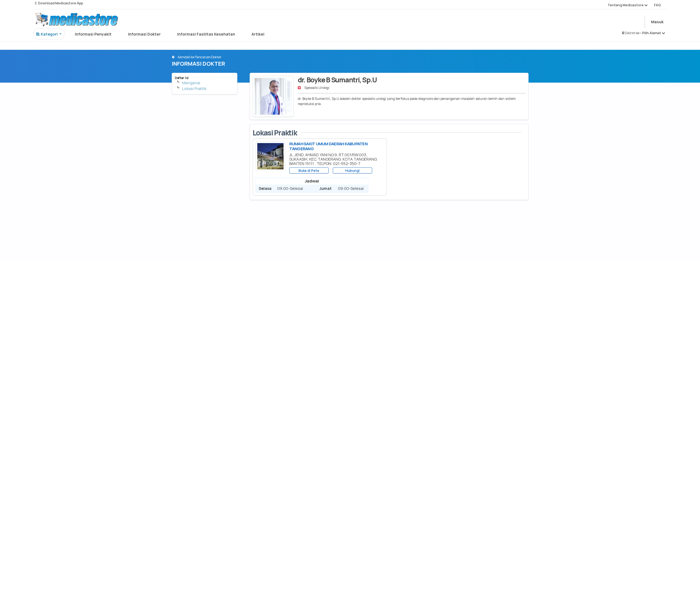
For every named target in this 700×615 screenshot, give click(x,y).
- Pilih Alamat (651, 33)
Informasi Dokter (144, 34)
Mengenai (191, 82)
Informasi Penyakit (93, 34)
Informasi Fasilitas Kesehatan (206, 34)
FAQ (657, 5)
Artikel (258, 34)
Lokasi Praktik (194, 88)
